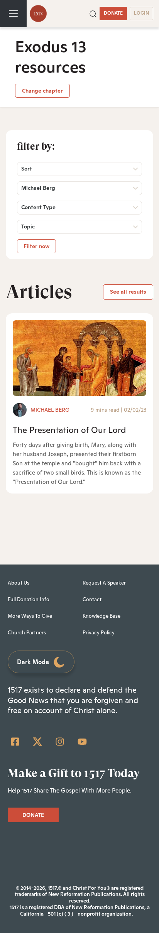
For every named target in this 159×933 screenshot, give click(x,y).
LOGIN (141, 13)
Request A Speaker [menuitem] (104, 583)
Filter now (36, 246)
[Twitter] (37, 741)
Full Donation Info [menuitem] (28, 599)
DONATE (113, 13)
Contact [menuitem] (92, 599)
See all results (128, 291)
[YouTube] (82, 741)
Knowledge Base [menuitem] (101, 616)
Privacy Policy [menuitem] (99, 632)
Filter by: (36, 146)
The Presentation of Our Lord (69, 429)
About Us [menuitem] (18, 583)
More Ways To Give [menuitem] (30, 616)
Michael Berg (49, 409)
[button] (93, 13)
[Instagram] (59, 741)
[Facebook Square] (15, 741)
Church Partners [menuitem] (27, 632)
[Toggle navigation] (13, 13)
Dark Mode (33, 662)
